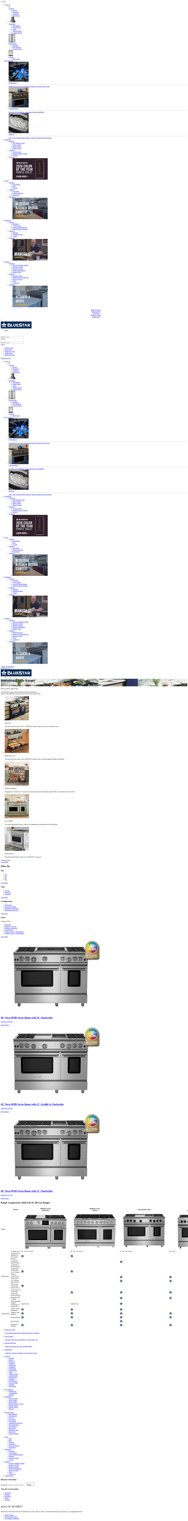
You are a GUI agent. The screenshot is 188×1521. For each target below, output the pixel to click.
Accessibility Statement (12, 1518)
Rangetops (16, 12)
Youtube (7, 1500)
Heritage (11, 1395)
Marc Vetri (12, 1432)
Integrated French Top (11, 910)
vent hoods (31, 1506)
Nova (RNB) (9, 930)
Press (10, 1439)
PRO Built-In (17, 47)
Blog (14, 186)
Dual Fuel (8, 892)
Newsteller (4, 1485)
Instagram (8, 1496)
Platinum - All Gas (10, 926)
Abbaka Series (17, 31)
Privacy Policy (9, 1515)
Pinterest (7, 1494)
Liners (14, 29)
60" (6, 879)
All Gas (7, 890)
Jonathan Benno (14, 1433)
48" (6, 878)
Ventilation (12, 1367)
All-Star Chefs (17, 152)
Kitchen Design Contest (20, 154)
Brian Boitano (13, 1414)
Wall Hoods (16, 26)
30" (6, 874)
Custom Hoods (17, 33)
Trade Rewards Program (20, 229)
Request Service (18, 276)
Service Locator (17, 279)
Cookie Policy (9, 1476)
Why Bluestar (9, 1390)
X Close (3, 1)
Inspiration (8, 139)
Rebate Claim (17, 272)
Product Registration (19, 270)
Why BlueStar (9, 61)
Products (7, 1356)
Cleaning (11, 1384)
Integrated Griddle (10, 907)
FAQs (14, 281)
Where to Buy (96, 312)
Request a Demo (18, 269)
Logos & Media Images (20, 227)
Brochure (15, 224)
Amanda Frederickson (15, 1423)
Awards (15, 188)
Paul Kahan (12, 1421)
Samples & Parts (18, 234)
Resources (8, 220)
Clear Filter (4, 883)
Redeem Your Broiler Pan (20, 277)
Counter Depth (17, 49)
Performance (12, 1391)
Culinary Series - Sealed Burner (14, 933)
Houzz (7, 1498)
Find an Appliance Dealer (20, 265)
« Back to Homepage (7, 666)
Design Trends (17, 148)
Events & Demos (18, 193)
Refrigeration (13, 1377)
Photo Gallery (17, 147)
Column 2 (12, 150)
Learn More (4, 862)
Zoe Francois (13, 1416)
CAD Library (17, 226)
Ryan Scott (12, 1428)
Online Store (96, 317)
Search (3, 337)
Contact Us (16, 283)
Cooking (11, 1358)
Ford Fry (11, 1418)
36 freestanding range (75, 1506)
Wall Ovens (16, 16)
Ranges (15, 10)
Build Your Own (96, 310)
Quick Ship (95, 313)
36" (6, 876)
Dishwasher (16, 59)
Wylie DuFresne (14, 1425)
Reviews (15, 155)
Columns (15, 45)
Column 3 (12, 157)
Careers (15, 236)
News (6, 181)
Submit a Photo (13, 1407)
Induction (8, 894)
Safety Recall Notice (11, 1517)
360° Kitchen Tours (19, 143)
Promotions (16, 195)
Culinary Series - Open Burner (14, 932)
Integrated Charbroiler (11, 908)
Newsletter (16, 191)
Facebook (8, 1493)
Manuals (15, 233)
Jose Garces (12, 1419)
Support (7, 262)
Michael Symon (13, 1430)
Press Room (16, 184)
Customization (13, 1393)
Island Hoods (17, 27)
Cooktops (16, 14)
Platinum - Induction (11, 928)
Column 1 (12, 141)
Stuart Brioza (13, 1426)
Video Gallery (17, 145)
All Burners (8, 905)
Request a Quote (18, 267)
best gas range (50, 1506)
